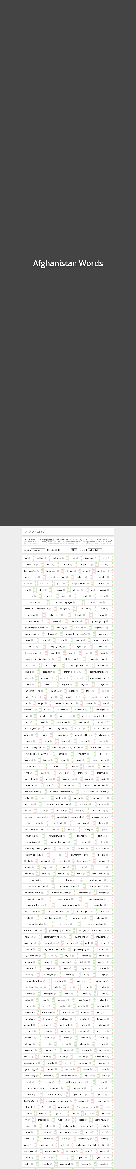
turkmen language (59, 892)
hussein (78, 615)
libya (83, 684)
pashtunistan (68, 779)
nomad (29, 949)
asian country (100, 640)
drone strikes (31, 634)
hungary (83, 1025)
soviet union (96, 602)
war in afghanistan (77, 665)
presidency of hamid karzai (57, 1101)
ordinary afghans (83, 911)
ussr (47, 741)
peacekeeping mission (59, 930)
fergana (85, 1164)
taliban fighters (31, 697)
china (103, 608)
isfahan (46, 760)
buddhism (79, 709)
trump (78, 810)
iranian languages (64, 602)
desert (28, 867)
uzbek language (96, 880)
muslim (46, 1138)
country (100, 615)
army (103, 596)
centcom (81, 848)
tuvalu (47, 962)
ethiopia (84, 596)
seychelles (101, 1031)
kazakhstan (82, 861)
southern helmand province (94, 791)
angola (68, 955)
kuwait (54, 653)
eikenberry (64, 924)
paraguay (64, 1044)
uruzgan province (97, 886)
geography (47, 672)
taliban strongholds (33, 747)
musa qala (30, 836)
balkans (101, 854)
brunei (83, 1012)
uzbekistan (30, 564)
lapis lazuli (101, 848)
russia (63, 678)
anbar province (30, 911)
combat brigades (35, 924)
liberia (27, 861)
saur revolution (50, 943)
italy (104, 1126)
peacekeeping (80, 949)
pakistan (57, 558)
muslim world (64, 899)
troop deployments (68, 905)
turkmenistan (30, 571)
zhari (102, 842)
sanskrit (28, 1006)
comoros (102, 962)
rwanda (100, 646)
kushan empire (32, 653)
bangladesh (30, 779)
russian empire (99, 728)
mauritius (29, 968)
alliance (102, 804)
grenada (47, 1075)
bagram (77, 798)
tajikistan (85, 564)
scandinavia (100, 1120)
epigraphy (78, 1088)
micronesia (66, 1012)
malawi (27, 1056)
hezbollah (29, 804)
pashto (88, 1113)
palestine (55, 690)
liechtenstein (30, 1101)
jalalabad (80, 577)
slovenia (50, 1063)
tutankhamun (53, 1094)
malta (68, 974)
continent (102, 861)
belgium (50, 1069)
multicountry (44, 1145)
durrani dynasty (99, 760)
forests (45, 1107)
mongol (102, 892)
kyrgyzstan (62, 861)
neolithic (44, 1056)
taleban (101, 665)
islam (41, 590)
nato (103, 564)
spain (26, 1113)
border (82, 867)
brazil (45, 1006)
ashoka (41, 1113)
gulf (104, 829)
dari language (31, 728)
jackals (28, 1157)
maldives (48, 1126)
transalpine (83, 1063)
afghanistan (100, 627)
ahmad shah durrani (68, 886)
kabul (72, 558)
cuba (52, 697)
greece (81, 1120)
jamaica (61, 1056)
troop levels (44, 716)
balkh (26, 583)
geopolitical (79, 1094)
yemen (65, 596)
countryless (29, 1151)
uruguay (83, 968)
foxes (87, 1151)
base (46, 1044)
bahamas (29, 1031)
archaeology (50, 665)
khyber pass (70, 659)
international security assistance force (43, 1088)
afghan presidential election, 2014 (91, 1145)
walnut (28, 1138)
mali (73, 766)
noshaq (29, 665)
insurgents (28, 943)
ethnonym (48, 974)
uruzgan (101, 684)
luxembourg (29, 1075)
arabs (87, 943)
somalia (43, 583)
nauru (67, 993)
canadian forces (51, 918)
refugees (63, 608)
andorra (63, 1031)
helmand (29, 936)
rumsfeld (62, 848)
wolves (63, 1145)
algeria (80, 646)
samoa (80, 981)
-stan (88, 1132)
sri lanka (102, 722)
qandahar (45, 1157)
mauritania (101, 1006)
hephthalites (60, 735)
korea (64, 867)
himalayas (101, 1019)
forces (27, 640)
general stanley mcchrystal (69, 817)
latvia (48, 1082)
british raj (55, 766)
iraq (26, 558)
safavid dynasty (99, 873)
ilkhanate (70, 1151)
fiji (85, 974)
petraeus (61, 709)
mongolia (29, 1126)
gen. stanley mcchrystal (35, 817)
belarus (46, 1019)
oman (66, 1037)
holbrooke (83, 892)
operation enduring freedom (94, 716)
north (103, 779)
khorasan (82, 754)
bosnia (102, 823)
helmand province (34, 981)
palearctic (28, 1107)
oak (104, 1132)
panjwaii (89, 703)
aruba (103, 1037)
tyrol (29, 1082)
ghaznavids (55, 615)
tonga (102, 974)
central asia (101, 583)
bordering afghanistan (35, 886)
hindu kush (51, 571)
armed (44, 640)
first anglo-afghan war (36, 754)
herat (49, 564)
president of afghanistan (76, 634)
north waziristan (32, 766)
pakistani (29, 760)
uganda (79, 640)
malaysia (65, 962)
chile (56, 987)
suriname (82, 1031)
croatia (72, 690)
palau (43, 1000)
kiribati (48, 1037)
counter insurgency (97, 697)
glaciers (28, 1044)
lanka (42, 810)
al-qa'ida (80, 1157)
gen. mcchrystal (32, 791)
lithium (103, 943)
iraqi (104, 690)
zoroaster (31, 615)
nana (26, 1145)
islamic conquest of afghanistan (66, 747)
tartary (29, 1094)
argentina (58, 1113)
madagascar (101, 1012)
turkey (87, 829)
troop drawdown (35, 880)
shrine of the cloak (95, 924)
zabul (79, 873)
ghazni (28, 684)
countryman (101, 1101)
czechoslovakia (30, 1063)
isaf (45, 709)
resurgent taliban (98, 672)
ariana (86, 1069)
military (60, 627)
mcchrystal (29, 709)
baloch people (71, 697)
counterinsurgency (98, 678)
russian (48, 779)
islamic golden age (35, 905)
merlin (104, 1113)
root (70, 987)
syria (47, 596)
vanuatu (28, 962)
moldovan (64, 1019)
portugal (101, 1044)
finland (69, 1069)
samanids (84, 608)
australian (62, 1120)
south (88, 766)
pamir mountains (32, 690)
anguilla (81, 1006)
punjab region (34, 899)
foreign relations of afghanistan (92, 930)
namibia (84, 1037)
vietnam (29, 596)
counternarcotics (78, 854)
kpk (49, 785)
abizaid (103, 911)
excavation (47, 1012)
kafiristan (80, 836)
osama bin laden (97, 659)
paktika (101, 836)
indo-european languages (36, 848)
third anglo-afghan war (94, 785)
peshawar (101, 867)
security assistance (98, 747)
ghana (83, 1044)
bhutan (102, 949)
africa (61, 754)
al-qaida (45, 1164)
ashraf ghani (50, 1151)
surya (64, 1138)
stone (66, 1063)
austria (67, 1050)
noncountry (84, 1138)
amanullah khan (82, 735)
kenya (103, 1069)
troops (51, 634)
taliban (40, 558)
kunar (26, 716)
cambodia (31, 646)
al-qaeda (58, 590)
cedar (27, 1132)
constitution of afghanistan (56, 804)
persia (87, 779)
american (30, 785)
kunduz (84, 842)
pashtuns (75, 621)
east (43, 722)
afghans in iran (31, 955)
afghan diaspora (71, 672)
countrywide (64, 1025)
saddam (67, 785)
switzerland (80, 1056)
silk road (77, 590)
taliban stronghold (56, 728)
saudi (102, 741)
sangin (41, 703)
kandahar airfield (98, 798)
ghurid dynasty (98, 621)
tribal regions (100, 709)
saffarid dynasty (33, 823)
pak (104, 766)
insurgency (101, 936)
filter (74, 550)
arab (103, 653)
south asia (102, 571)
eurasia (82, 1101)
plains (46, 1031)
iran (105, 558)
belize (27, 1000)
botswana (100, 981)
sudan (27, 798)
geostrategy (30, 1069)
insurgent (48, 993)
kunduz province (95, 899)
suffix (103, 993)
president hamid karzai (64, 703)
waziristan (71, 943)
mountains (83, 1000)
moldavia (59, 981)
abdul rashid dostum (34, 987)
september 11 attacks (53, 936)
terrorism (33, 602)
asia (26, 590)
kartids (103, 1151)
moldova (85, 1050)
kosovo (28, 672)
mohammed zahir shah (60, 791)
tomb (104, 1075)
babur (27, 1164)
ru (106, 1107)
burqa (61, 640)
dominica (29, 1037)
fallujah (28, 873)
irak (26, 703)
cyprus (51, 955)
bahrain (83, 962)
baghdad (82, 722)
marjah (81, 772)
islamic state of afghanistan (38, 659)
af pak (89, 690)
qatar (55, 854)
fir (26, 1120)
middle (29, 741)
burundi (102, 955)
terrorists (62, 873)
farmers (102, 1050)
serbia (78, 678)
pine (74, 1113)
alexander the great (56, 577)
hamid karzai (32, 842)
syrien (44, 772)
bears (63, 1157)
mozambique (101, 1056)
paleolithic (29, 1050)
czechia (45, 1132)
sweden (27, 678)
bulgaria (48, 968)
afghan (66, 564)
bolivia (85, 993)
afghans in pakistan (53, 949)
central (27, 735)
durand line (80, 936)
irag (27, 772)
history (86, 987)
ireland (84, 741)
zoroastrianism (67, 1075)
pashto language (98, 590)
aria (102, 1082)
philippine (101, 1025)
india (27, 722)
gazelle (103, 1164)
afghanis (103, 735)
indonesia (102, 1063)
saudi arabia (100, 577)
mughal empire (79, 583)
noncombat (98, 905)
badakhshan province (56, 911)
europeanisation (67, 1132)
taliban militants (33, 621)
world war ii (77, 918)
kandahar (89, 558)
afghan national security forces (77, 1126)
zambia (103, 987)
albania (28, 993)
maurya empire (99, 817)
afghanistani (100, 1157)
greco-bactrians (65, 716)
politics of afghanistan (76, 1082)
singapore (88, 1075)
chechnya (101, 772)
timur (64, 741)
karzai (56, 621)
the (104, 703)
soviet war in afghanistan (36, 608)
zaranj (63, 760)
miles (28, 974)
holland (102, 1000)
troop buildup (99, 810)
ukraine (78, 728)
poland (101, 1094)
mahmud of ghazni (59, 842)
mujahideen (81, 823)
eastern (59, 798)
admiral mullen (55, 836)
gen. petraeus (66, 880)
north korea (62, 722)
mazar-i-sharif (31, 577)
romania (43, 861)
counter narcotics (32, 892)
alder (103, 1138)
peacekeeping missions (35, 627)
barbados (29, 1019)
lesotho (85, 955)
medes (47, 684)
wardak (62, 772)
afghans (100, 918)
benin (66, 968)
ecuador (83, 1019)
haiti (87, 653)
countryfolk (65, 1164)
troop (102, 754)
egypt (85, 571)
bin (26, 810)
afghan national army (85, 1107)
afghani (65, 684)
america (60, 810)
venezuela (62, 1000)
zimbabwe (84, 804)
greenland (62, 1006)
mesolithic (49, 1050)
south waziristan (31, 930)
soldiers (102, 634)
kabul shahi (58, 823)
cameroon (28, 1012)
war (71, 653)
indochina (62, 1107)
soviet (42, 735)
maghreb (42, 1120)
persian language (33, 854)
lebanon (69, 571)
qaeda (59, 583)
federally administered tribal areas (40, 829)
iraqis (70, 829)
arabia (44, 873)
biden (78, 760)
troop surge (45, 678)
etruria (45, 1025)
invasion (79, 627)
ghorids (101, 1088)
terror (43, 798)
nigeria (46, 867)
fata (28, 918)
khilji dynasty (56, 646)
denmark (28, 1025)
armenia (102, 968)
